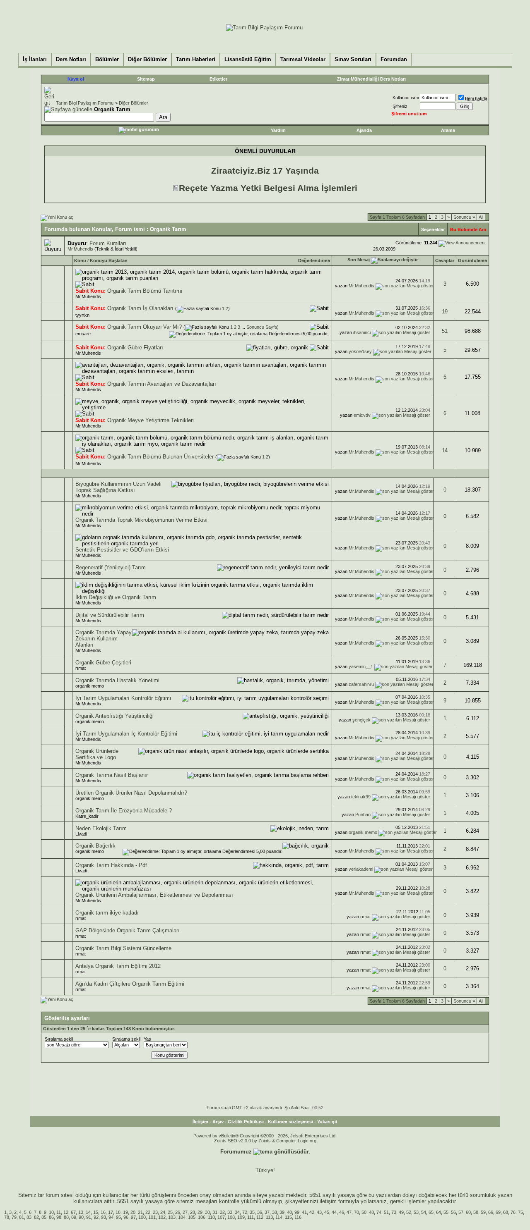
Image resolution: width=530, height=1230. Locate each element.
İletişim (200, 1121)
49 (401, 1212)
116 (297, 1217)
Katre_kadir (87, 816)
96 (125, 1217)
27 (185, 1212)
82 (36, 1217)
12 (65, 1212)
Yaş (147, 1039)
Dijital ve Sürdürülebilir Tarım (109, 615)
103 (172, 1217)
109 (241, 1217)
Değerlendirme (314, 260)
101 (152, 1217)
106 (201, 1217)
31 (214, 1212)
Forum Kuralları (107, 243)
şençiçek (361, 719)
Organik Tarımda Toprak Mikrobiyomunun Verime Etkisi (141, 520)
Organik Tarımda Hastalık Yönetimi (117, 680)
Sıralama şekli (59, 1039)
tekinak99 (361, 796)
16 (103, 1212)
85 (43, 1217)
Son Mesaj (358, 259)
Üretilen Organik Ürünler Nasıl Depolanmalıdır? (131, 793)
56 (453, 1212)
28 (192, 1212)
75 (520, 1212)
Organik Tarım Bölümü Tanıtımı (145, 291)
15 (95, 1212)
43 (319, 1212)
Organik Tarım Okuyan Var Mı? (144, 327)
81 (21, 1217)
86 (51, 1217)
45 (326, 1212)
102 (162, 1217)
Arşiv (218, 1121)
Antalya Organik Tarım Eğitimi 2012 (118, 966)
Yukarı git (327, 1121)
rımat (80, 668)
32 (222, 1212)
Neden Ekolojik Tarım (101, 828)
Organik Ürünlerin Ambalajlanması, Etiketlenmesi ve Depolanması (154, 895)
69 (498, 1212)
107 (221, 1217)
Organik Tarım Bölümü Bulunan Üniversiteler (160, 457)
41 (304, 1212)
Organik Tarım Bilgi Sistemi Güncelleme (123, 948)
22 (147, 1212)
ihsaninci (362, 332)
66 (490, 1212)
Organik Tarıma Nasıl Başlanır (111, 775)
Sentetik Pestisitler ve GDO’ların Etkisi (122, 550)
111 (250, 1217)
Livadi (81, 833)
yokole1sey (360, 351)
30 (207, 1212)
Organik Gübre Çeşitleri (103, 662)
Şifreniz (400, 106)
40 (289, 1212)
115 (288, 1217)
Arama (448, 130)
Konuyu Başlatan (109, 260)
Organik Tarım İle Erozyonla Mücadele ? (123, 810)
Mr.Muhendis (80, 248)
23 (155, 1212)
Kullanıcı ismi (406, 97)
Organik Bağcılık (95, 846)
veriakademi (361, 869)
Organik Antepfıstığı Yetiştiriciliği (114, 716)
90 (81, 1217)
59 (483, 1212)
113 (269, 1217)
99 (296, 1212)
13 (80, 1212)
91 (88, 1217)
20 (132, 1212)
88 (66, 1217)
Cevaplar (444, 260)
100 (142, 1217)
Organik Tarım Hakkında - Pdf (111, 865)
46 (341, 1212)
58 (475, 1212)
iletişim (328, 1201)
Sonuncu (464, 217)
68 (505, 1212)
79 (14, 1217)
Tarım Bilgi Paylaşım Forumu (84, 102)
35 (252, 1212)
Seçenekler (433, 229)
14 (445, 450)
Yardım (278, 130)
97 (133, 1217)
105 (191, 1217)
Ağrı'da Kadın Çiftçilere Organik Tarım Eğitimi (129, 984)
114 (278, 1217)
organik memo (89, 685)
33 (229, 1212)
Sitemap (146, 78)
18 (118, 1212)
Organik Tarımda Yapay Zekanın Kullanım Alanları (103, 638)
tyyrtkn (82, 315)
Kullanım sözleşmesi (290, 1121)
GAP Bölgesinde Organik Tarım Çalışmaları (127, 930)
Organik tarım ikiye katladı (107, 913)
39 (281, 1212)
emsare (83, 333)
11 (58, 1212)
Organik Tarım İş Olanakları (140, 308)
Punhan (363, 814)
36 (259, 1212)
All (481, 217)
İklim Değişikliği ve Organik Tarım (115, 597)
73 (393, 1212)
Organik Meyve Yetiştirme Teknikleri (150, 420)
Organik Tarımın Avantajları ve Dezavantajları (161, 384)
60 (468, 1212)
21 (140, 1212)
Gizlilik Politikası (246, 1121)
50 (363, 1212)
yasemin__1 (361, 666)
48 (371, 1212)
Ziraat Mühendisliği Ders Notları (371, 78)
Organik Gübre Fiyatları (135, 347)
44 (334, 1212)
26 (177, 1212)
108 (231, 1217)
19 (445, 311)
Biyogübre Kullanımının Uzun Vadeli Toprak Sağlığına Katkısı (118, 487)
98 (58, 1217)
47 (349, 1212)
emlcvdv (362, 415)
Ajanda (364, 130)
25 (170, 1212)
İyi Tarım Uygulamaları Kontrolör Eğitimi (123, 698)
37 (267, 1212)
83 (28, 1217)
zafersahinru (361, 684)
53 (416, 1212)
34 (237, 1212)
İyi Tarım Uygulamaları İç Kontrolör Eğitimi (126, 734)
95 (118, 1217)
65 (431, 1212)
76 (513, 1212)
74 (378, 1212)
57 (460, 1212)
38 (274, 1212)
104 (182, 1217)
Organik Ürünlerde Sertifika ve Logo (96, 754)
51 (445, 331)
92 (96, 1217)
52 (408, 1212)
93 (103, 1217)
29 (200, 1212)
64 (438, 1212)
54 (423, 1212)
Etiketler (218, 78)
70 (356, 1212)
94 (110, 1217)
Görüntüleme (472, 260)
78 (6, 1217)
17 (110, 1212)
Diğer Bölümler (133, 102)
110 (211, 1217)
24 (162, 1212)
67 (73, 1212)
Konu (80, 260)
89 (73, 1217)
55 (445, 1212)
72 (244, 1212)
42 (311, 1212)
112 (259, 1217)
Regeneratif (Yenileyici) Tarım (110, 567)
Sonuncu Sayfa (261, 327)
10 (51, 1212)
